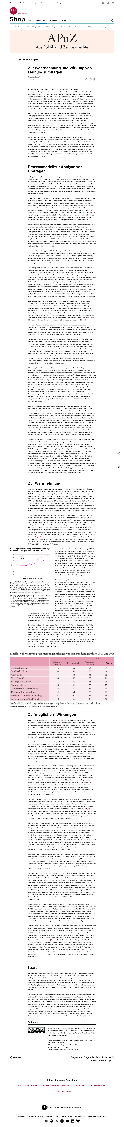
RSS (57, 1116)
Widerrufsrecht (81, 1085)
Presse (70, 1116)
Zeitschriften (18, 27)
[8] (94, 510)
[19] (88, 809)
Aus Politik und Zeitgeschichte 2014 (53, 27)
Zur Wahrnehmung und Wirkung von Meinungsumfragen (91, 27)
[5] (74, 375)
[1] (94, 212)
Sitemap (40, 1116)
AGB (19, 1085)
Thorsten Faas (34, 77)
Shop (11, 27)
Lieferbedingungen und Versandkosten (57, 1085)
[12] (90, 603)
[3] (86, 253)
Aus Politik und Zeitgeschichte (32, 27)
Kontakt (63, 1116)
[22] (83, 949)
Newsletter (49, 1116)
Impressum (21, 1116)
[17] (90, 782)
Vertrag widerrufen (62, 1091)
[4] (85, 320)
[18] (53, 794)
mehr (94, 3)
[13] (58, 646)
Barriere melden (80, 1116)
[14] (59, 723)
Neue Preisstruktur (32, 1085)
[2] (71, 236)
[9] (71, 520)
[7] (42, 401)
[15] (58, 730)
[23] (48, 1009)
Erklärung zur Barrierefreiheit (97, 1116)
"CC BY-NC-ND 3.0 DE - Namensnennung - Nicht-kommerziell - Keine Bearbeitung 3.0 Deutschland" (72, 1030)
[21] (49, 940)
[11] (41, 537)
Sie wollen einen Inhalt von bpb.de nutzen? (63, 1049)
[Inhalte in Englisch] (113, 3)
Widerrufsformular (99, 1085)
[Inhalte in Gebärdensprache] (108, 3)
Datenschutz (31, 1116)
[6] (45, 394)
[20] (72, 906)
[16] (88, 775)
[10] (37, 527)
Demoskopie (69, 27)
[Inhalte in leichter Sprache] (103, 3)
